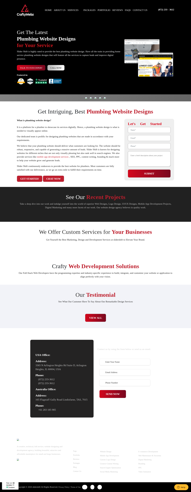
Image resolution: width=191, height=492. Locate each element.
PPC (140, 468)
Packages (76, 463)
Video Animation (144, 472)
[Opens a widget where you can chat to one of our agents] (181, 487)
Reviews (76, 459)
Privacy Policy (63, 487)
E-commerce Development (148, 452)
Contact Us (77, 471)
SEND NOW (113, 394)
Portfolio (76, 455)
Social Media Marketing (109, 472)
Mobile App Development (109, 456)
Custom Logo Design (108, 460)
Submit (149, 173)
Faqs (75, 451)
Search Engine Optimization (110, 468)
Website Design (105, 452)
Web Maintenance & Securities (149, 456)
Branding (141, 464)
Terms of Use (76, 487)
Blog (75, 467)
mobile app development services (53, 156)
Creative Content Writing (109, 464)
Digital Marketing (145, 460)
